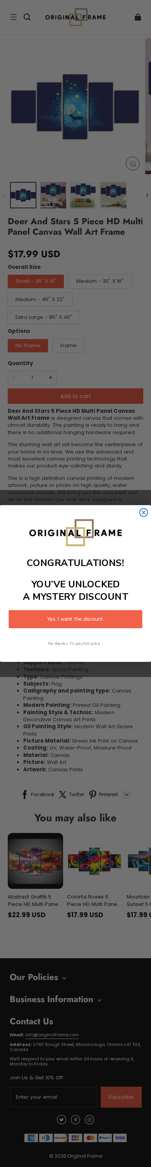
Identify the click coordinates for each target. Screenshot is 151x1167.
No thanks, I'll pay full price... (75, 643)
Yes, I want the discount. (75, 619)
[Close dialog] (144, 513)
